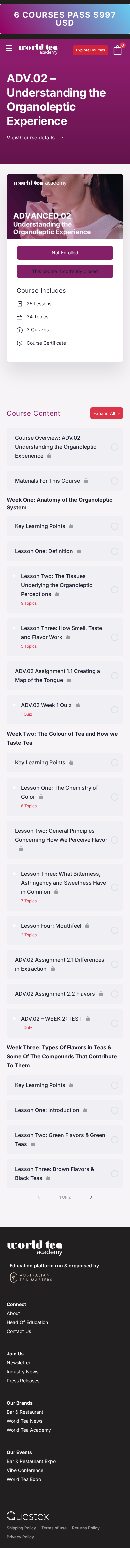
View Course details (31, 137)
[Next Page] (91, 1197)
